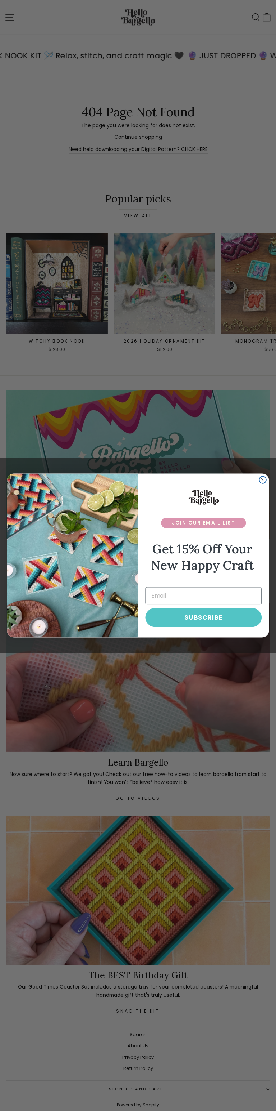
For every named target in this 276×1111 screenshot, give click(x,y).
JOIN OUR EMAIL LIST (203, 522)
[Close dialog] (262, 480)
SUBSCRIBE (203, 617)
